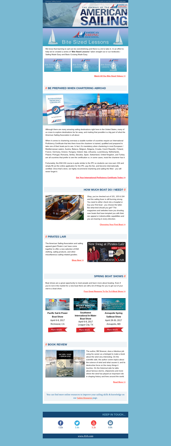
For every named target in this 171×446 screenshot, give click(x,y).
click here (123, 1)
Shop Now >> (78, 260)
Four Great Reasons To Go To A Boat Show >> (105, 291)
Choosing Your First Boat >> (113, 224)
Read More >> (119, 382)
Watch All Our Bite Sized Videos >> (110, 76)
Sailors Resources (84, 398)
